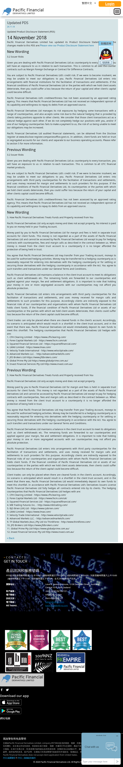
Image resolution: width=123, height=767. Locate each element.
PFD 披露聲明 (9, 757)
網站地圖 (5, 718)
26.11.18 (11, 26)
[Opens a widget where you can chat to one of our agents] (101, 748)
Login (110, 3)
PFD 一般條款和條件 (27, 757)
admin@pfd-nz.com (54, 602)
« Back (10, 538)
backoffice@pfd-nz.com (56, 605)
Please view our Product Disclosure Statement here (67, 45)
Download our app (14, 696)
